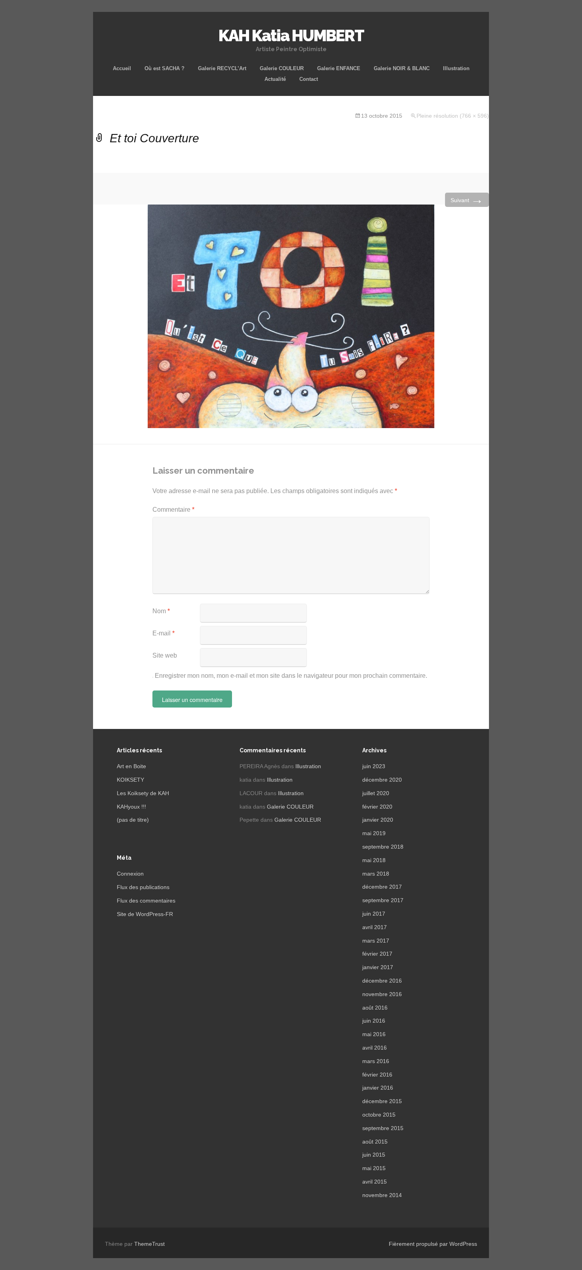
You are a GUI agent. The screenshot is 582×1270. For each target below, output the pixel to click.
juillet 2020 (375, 793)
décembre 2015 (382, 1101)
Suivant (467, 200)
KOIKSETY (130, 780)
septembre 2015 (382, 1128)
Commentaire (173, 509)
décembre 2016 (382, 980)
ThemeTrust (149, 1244)
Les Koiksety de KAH (143, 793)
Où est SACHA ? (164, 68)
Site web (164, 655)
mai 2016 (374, 1034)
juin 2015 (373, 1154)
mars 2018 (375, 873)
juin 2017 (373, 913)
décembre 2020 (382, 780)
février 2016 (377, 1074)
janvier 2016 (377, 1087)
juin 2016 (373, 1021)
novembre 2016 (382, 994)
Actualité (275, 79)
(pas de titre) (133, 820)
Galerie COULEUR (282, 68)
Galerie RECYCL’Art (222, 68)
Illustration (456, 68)
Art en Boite (131, 766)
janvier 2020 (377, 820)
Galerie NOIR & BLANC (402, 68)
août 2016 (375, 1007)
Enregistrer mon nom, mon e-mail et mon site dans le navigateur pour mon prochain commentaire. (291, 675)
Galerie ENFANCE (338, 68)
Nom (161, 611)
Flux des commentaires (146, 900)
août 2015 (375, 1141)
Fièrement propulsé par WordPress (433, 1244)
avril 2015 (374, 1181)
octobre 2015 (379, 1114)
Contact (308, 79)
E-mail (163, 633)
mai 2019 (374, 833)
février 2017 (377, 954)
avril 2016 (374, 1047)
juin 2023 (373, 766)
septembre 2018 (382, 846)
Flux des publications (143, 887)
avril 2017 (374, 927)
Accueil (122, 68)
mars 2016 (375, 1061)
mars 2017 (375, 940)
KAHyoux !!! (131, 806)
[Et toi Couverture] (291, 315)
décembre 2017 (382, 887)
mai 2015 (374, 1168)
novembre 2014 (382, 1195)
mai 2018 (374, 860)
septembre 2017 (382, 900)
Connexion (130, 873)
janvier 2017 (377, 967)
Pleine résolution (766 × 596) (453, 116)
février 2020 (377, 806)
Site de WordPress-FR (145, 914)
